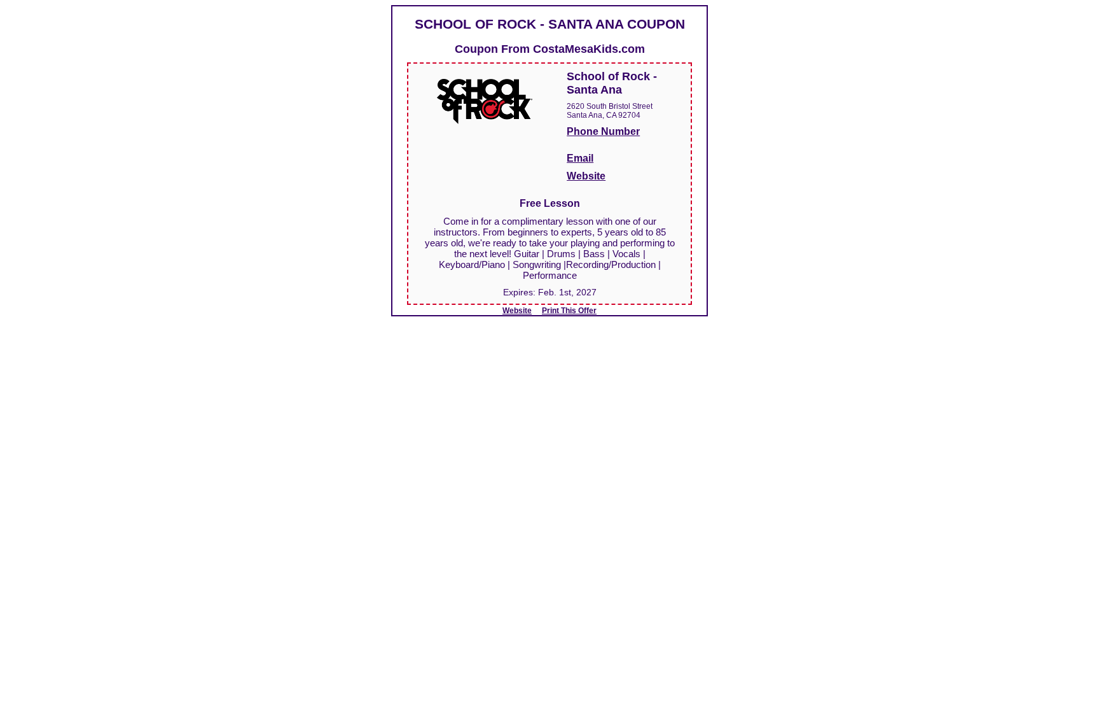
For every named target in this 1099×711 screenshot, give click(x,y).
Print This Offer (569, 310)
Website (586, 176)
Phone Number (603, 131)
